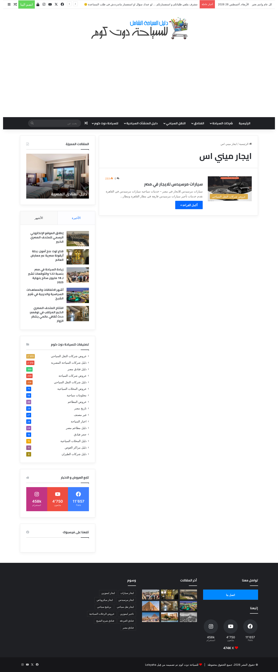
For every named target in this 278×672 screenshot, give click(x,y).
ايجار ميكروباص (105, 599)
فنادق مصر (128, 627)
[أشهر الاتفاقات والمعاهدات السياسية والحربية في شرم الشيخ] (78, 295)
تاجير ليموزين (127, 613)
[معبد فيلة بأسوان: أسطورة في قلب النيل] (169, 617)
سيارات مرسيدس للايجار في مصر (173, 184)
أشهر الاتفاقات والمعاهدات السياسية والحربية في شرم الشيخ (44, 294)
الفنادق (199, 123)
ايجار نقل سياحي (125, 606)
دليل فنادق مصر (77, 369)
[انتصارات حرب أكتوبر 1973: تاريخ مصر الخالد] (188, 617)
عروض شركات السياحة (72, 375)
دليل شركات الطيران (74, 454)
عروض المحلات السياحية (71, 388)
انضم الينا (26, 4)
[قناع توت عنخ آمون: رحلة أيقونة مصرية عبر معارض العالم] (78, 256)
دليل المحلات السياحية (73, 441)
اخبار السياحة (78, 421)
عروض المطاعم (77, 401)
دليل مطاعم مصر (76, 428)
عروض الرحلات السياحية (101, 613)
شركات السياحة (222, 123)
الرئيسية (244, 123)
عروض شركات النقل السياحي (68, 356)
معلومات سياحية (76, 395)
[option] (57, 176)
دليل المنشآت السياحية (142, 123)
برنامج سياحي (104, 606)
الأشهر (39, 218)
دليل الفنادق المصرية (69, 194)
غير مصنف (80, 415)
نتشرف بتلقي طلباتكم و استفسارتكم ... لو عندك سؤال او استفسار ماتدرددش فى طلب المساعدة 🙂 (141, 4)
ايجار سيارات (127, 592)
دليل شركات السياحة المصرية (68, 362)
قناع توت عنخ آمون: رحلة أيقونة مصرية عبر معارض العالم (47, 255)
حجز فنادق (80, 434)
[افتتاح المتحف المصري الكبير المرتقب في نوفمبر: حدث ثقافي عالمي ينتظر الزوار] (78, 313)
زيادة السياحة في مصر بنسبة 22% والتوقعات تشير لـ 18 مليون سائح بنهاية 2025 (45, 276)
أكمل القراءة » (189, 205)
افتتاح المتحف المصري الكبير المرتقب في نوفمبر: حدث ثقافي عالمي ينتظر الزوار (46, 314)
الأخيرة (76, 218)
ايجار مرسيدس (126, 599)
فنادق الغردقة (127, 620)
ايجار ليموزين (108, 592)
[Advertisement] (139, 76)
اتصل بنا (230, 594)
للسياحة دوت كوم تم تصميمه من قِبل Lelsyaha (171, 664)
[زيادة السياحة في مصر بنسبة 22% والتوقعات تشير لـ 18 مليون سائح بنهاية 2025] (78, 275)
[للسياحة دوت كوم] (139, 28)
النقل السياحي (176, 123)
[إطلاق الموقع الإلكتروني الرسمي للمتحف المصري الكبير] (78, 238)
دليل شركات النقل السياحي (70, 382)
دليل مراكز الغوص (75, 447)
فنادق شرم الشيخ (105, 620)
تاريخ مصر (80, 408)
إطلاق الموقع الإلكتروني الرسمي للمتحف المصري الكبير (46, 237)
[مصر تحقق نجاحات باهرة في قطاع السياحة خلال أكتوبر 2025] (150, 617)
